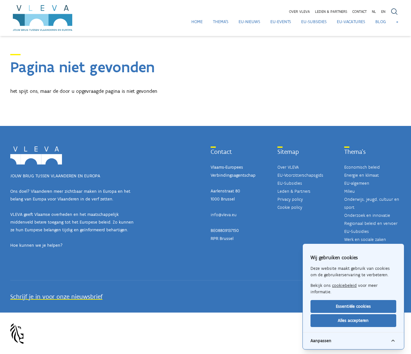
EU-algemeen (356, 183)
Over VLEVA (299, 11)
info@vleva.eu (224, 214)
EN (383, 11)
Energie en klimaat (361, 175)
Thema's (220, 21)
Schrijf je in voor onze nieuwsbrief (56, 296)
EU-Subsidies (314, 21)
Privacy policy (290, 199)
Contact (359, 11)
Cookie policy (289, 207)
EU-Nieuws (249, 21)
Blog (380, 21)
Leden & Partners (293, 191)
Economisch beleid (362, 167)
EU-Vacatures (351, 21)
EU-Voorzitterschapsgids (300, 175)
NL (374, 11)
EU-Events (280, 21)
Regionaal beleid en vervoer (371, 223)
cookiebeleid (344, 285)
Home (197, 21)
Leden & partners (331, 11)
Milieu (349, 191)
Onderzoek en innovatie (367, 215)
